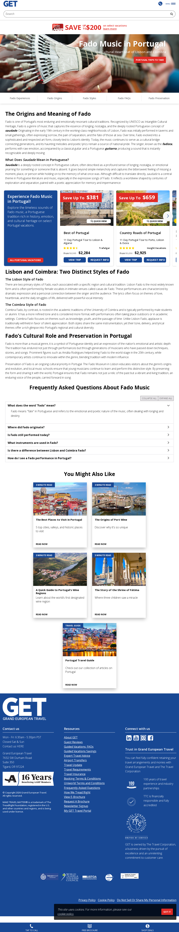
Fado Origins (54, 98)
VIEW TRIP (75, 259)
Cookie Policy (106, 900)
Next (168, 216)
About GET (71, 737)
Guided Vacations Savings (80, 751)
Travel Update (73, 765)
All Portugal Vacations (25, 260)
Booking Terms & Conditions (82, 779)
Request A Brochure (77, 801)
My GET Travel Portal (77, 811)
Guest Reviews (73, 742)
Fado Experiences (20, 98)
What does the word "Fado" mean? (32, 405)
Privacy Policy (87, 900)
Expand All (166, 398)
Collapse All (149, 398)
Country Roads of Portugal (140, 233)
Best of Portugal (76, 233)
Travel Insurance (74, 774)
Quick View (100, 221)
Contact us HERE (13, 746)
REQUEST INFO (100, 259)
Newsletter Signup (76, 806)
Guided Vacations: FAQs (79, 747)
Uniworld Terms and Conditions (84, 783)
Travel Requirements (77, 769)
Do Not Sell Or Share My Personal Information (146, 900)
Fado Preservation (159, 98)
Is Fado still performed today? (29, 435)
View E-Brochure (74, 797)
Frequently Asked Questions (82, 788)
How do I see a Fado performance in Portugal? (39, 458)
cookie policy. (66, 914)
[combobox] (85, 13)
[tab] (89, 405)
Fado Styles (89, 98)
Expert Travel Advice (77, 756)
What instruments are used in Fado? (33, 443)
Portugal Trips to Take (150, 59)
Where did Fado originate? (26, 427)
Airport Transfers (75, 760)
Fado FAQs (124, 98)
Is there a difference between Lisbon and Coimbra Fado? (47, 450)
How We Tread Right (77, 792)
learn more (110, 28)
